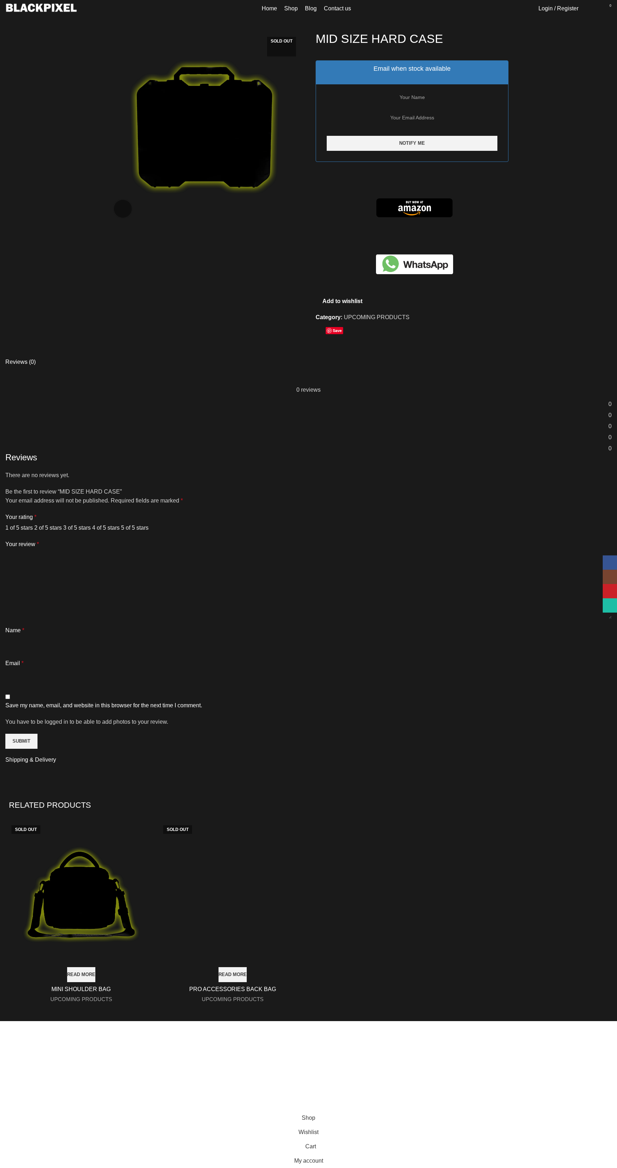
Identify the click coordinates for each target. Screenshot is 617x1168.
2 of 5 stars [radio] (48, 528)
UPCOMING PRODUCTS (377, 317)
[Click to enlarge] (123, 209)
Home (475, 1082)
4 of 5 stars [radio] (106, 528)
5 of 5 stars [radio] (135, 528)
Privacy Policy (332, 1097)
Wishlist (478, 1108)
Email (14, 663)
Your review (22, 544)
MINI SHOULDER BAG (81, 989)
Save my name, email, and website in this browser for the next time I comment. (103, 705)
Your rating (20, 517)
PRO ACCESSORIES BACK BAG (232, 989)
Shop (475, 1095)
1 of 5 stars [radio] (19, 528)
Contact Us (328, 1110)
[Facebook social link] (321, 332)
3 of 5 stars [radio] (77, 528)
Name (14, 630)
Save (337, 330)
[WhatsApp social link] (347, 332)
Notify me (412, 143)
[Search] (587, 8)
